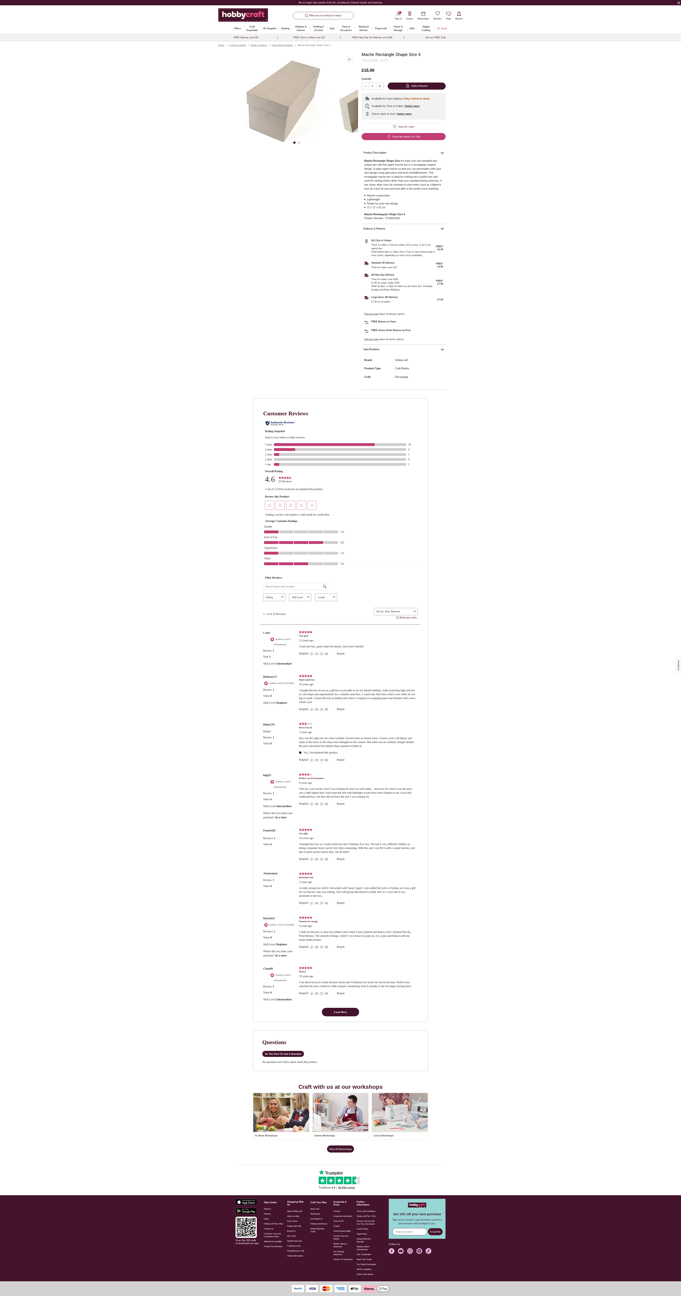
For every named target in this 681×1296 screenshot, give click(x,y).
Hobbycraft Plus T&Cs (366, 1216)
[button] (285, 101)
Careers (336, 1211)
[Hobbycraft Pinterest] (419, 1251)
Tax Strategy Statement (338, 1252)
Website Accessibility (273, 1241)
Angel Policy (362, 1234)
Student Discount (294, 1241)
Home (221, 45)
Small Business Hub (295, 1251)
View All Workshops (340, 1149)
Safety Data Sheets (365, 1274)
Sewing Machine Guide (317, 1230)
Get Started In (316, 1219)
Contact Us (269, 1229)
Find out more (371, 314)
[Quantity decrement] (365, 86)
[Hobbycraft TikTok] (428, 1251)
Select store (412, 106)
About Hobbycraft (294, 1211)
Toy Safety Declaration (366, 1264)
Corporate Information (342, 1216)
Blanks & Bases (259, 45)
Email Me (435, 1231)
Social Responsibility (342, 1231)
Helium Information (295, 1256)
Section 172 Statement (343, 1259)
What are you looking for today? (325, 15)
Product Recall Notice (273, 1246)
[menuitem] (237, 28)
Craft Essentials (238, 45)
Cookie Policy (362, 1229)
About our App (293, 1216)
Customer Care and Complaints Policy (272, 1235)
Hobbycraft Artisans (318, 1224)
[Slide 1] (294, 142)
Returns (267, 1214)
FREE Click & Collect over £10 (309, 37)
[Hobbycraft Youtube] (401, 1251)
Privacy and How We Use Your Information (366, 1222)
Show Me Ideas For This (406, 136)
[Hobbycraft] (243, 16)
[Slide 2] (299, 142)
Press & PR (338, 1221)
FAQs (266, 1219)
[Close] (678, 2)
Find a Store (292, 1221)
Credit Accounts (294, 1246)
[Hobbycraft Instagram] (410, 1251)
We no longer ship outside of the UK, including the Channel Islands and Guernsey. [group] (340, 2)
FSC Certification (364, 1254)
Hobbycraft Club (294, 1226)
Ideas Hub (314, 1209)
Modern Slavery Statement (340, 1245)
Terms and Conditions (366, 1211)
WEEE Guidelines (364, 1269)
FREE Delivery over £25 (245, 37)
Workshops (315, 1214)
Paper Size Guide (364, 1259)
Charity (336, 1226)
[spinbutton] (372, 86)
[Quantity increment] (379, 86)
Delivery (267, 1209)
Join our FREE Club (435, 37)
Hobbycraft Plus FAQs (273, 1224)
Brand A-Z (291, 1231)
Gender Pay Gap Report (340, 1237)
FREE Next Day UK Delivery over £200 (372, 37)
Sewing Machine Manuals (364, 1240)
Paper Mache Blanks (282, 45)
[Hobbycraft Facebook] (391, 1251)
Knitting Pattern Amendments (363, 1248)
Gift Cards (291, 1236)
